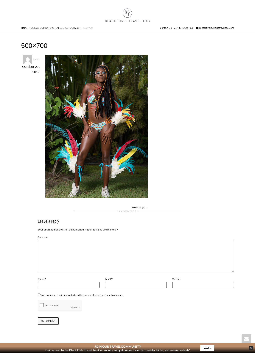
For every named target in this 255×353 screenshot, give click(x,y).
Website (176, 279)
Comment (43, 237)
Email (108, 279)
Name (41, 279)
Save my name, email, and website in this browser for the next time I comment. (81, 295)
